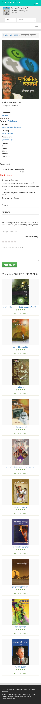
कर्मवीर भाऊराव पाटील (20, 427)
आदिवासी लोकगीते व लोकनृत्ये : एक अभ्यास (20, 467)
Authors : (5, 124)
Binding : (5, 153)
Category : (6, 131)
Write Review (12, 121)
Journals (11, 694)
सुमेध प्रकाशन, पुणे (7, 140)
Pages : (5, 143)
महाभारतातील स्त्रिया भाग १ (20, 587)
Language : (6, 113)
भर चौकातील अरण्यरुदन (20, 547)
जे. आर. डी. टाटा (20, 667)
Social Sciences (10, 35)
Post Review (9, 265)
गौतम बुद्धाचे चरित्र (20, 627)
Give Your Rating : (32, 237)
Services (25, 694)
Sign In (5, 696)
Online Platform (11, 2)
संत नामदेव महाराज (20, 507)
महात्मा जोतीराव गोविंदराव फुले (11, 127)
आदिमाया (20, 387)
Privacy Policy (17, 698)
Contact (33, 694)
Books (18, 694)
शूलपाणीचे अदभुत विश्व (20, 347)
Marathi (5, 115)
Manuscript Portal (16, 696)
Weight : (5, 148)
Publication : (7, 137)
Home (4, 694)
